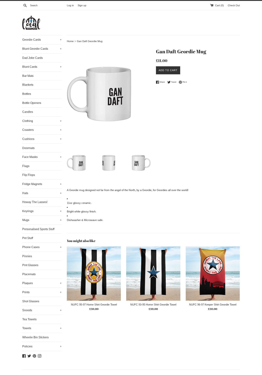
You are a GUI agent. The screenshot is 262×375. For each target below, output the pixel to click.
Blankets (27, 84)
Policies (41, 346)
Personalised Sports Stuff (38, 229)
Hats (41, 193)
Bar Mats (28, 75)
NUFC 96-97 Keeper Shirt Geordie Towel (212, 304)
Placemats (29, 274)
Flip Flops (28, 174)
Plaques (41, 283)
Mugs (41, 220)
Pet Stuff (27, 238)
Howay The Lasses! (34, 202)
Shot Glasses (30, 301)
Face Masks (41, 156)
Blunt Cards (41, 66)
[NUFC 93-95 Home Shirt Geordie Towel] (153, 273)
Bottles (26, 93)
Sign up (82, 5)
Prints (41, 292)
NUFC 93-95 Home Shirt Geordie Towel (153, 304)
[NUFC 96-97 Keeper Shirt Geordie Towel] (213, 273)
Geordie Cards (41, 39)
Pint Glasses (30, 265)
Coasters (41, 129)
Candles (27, 111)
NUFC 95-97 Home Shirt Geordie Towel (94, 304)
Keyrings (41, 211)
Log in (70, 5)
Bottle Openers (31, 102)
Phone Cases (41, 247)
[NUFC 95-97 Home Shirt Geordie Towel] (94, 273)
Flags (25, 166)
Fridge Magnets (41, 184)
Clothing (41, 120)
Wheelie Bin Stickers (35, 337)
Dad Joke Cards (32, 57)
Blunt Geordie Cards (41, 48)
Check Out (234, 5)
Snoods (41, 310)
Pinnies (27, 256)
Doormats (28, 148)
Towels (41, 328)
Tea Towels (29, 319)
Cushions (41, 138)
